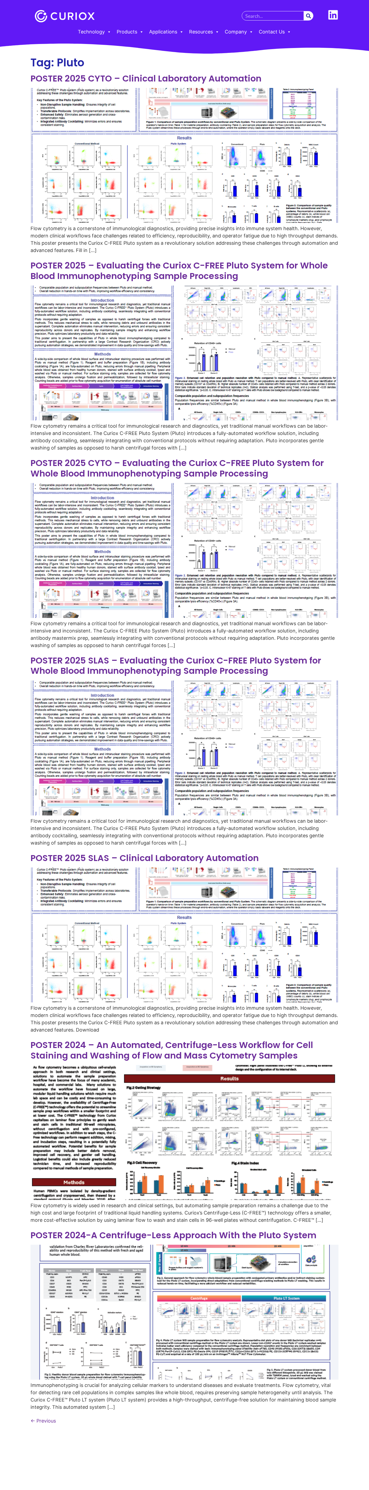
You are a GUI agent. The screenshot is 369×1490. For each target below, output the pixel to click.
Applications (163, 32)
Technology (91, 32)
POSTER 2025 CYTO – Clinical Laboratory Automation (146, 78)
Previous (43, 1421)
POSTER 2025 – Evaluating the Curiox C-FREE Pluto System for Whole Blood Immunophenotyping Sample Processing (179, 270)
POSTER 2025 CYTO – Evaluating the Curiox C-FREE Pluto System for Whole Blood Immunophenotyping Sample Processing (177, 468)
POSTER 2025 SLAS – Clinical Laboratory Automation (145, 858)
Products (127, 32)
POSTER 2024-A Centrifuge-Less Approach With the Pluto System (173, 1235)
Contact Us (272, 32)
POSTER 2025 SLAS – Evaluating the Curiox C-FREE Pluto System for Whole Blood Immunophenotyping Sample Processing (176, 665)
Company (236, 32)
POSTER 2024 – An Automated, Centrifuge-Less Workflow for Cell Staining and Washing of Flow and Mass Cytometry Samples (172, 1050)
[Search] (308, 15)
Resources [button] (201, 32)
